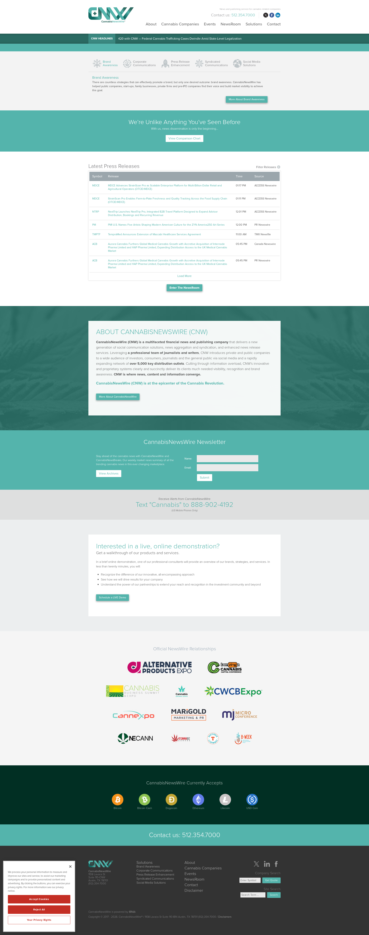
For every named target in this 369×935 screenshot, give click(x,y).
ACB (94, 244)
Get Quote (271, 880)
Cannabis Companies (180, 24)
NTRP (95, 211)
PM (94, 224)
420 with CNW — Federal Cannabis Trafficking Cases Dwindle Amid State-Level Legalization (180, 39)
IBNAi (132, 911)
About (151, 24)
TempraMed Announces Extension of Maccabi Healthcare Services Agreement (154, 234)
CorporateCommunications (144, 63)
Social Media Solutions (251, 63)
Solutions (254, 24)
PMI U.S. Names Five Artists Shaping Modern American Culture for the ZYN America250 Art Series (166, 224)
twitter (265, 15)
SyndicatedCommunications (216, 63)
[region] (39, 896)
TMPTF (96, 234)
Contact (274, 24)
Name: (188, 458)
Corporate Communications (154, 870)
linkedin (277, 15)
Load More (184, 276)
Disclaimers (224, 916)
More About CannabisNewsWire (118, 396)
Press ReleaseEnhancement (180, 63)
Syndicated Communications (155, 879)
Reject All (39, 909)
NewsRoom (231, 24)
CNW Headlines (102, 38)
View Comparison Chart (184, 138)
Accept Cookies (39, 899)
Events (210, 24)
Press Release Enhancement (155, 875)
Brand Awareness (110, 63)
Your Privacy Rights (39, 920)
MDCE (96, 185)
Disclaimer (193, 890)
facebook (271, 15)
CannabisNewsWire (99, 871)
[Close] (70, 866)
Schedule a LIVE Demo (112, 597)
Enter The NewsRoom (184, 288)
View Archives (108, 473)
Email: (187, 467)
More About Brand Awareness (247, 99)
